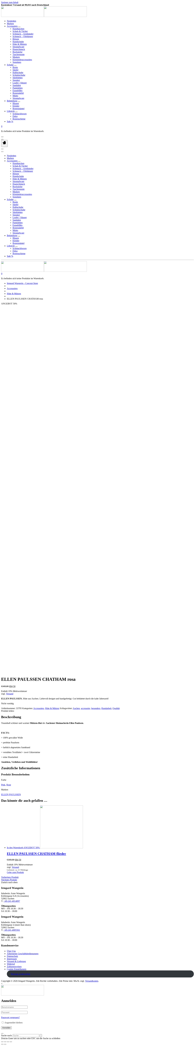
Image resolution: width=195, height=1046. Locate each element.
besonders (95, 708)
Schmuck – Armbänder (23, 34)
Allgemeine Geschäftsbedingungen (22, 953)
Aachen (76, 708)
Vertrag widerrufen (20, 973)
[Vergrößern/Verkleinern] (11, 1041)
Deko (15, 116)
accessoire (85, 708)
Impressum (12, 959)
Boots (15, 67)
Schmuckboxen (20, 113)
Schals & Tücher (20, 31)
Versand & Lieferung (16, 961)
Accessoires (12, 26)
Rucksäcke (17, 52)
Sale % (10, 121)
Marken (10, 23)
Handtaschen (18, 28)
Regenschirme (19, 119)
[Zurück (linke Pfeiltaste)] (2, 1044)
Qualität (116, 708)
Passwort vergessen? (10, 1017)
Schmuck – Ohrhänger (23, 36)
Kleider (16, 106)
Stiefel (15, 70)
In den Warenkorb (15, 847)
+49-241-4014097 (12, 901)
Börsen (16, 39)
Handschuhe (18, 41)
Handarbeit (106, 708)
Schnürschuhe (19, 75)
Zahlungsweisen (14, 966)
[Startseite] (44, 16)
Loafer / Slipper (20, 83)
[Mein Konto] (2, 136)
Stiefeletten (18, 77)
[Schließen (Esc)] (2, 1041)
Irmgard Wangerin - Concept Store (22, 283)
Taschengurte (19, 54)
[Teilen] (5, 1041)
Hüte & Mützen (20, 44)
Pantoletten (18, 88)
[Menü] (4, 143)
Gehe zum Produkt (15, 872)
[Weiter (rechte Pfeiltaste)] (5, 1044)
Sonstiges (17, 62)
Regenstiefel (18, 93)
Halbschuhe (18, 72)
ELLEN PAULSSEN (11, 794)
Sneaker (16, 80)
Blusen (16, 103)
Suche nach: (6, 1035)
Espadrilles (17, 90)
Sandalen (17, 85)
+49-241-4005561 (12, 930)
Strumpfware (18, 47)
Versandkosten (91, 981)
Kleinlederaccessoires (22, 59)
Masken (16, 57)
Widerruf (11, 964)
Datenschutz (12, 956)
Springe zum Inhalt (9, 2)
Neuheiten (11, 21)
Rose (8, 785)
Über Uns (11, 951)
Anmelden (6, 1028)
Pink (3, 785)
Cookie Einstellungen (16, 969)
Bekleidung (12, 101)
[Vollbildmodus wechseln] (8, 1041)
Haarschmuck (19, 49)
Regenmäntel (18, 108)
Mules (15, 95)
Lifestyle (11, 111)
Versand (9, 694)
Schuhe (10, 65)
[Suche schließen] (2, 1033)
